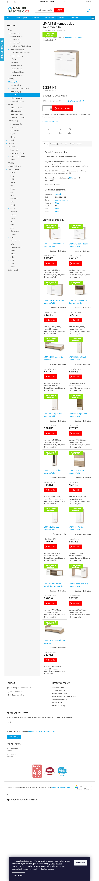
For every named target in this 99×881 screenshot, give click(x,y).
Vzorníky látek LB (12, 748)
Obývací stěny (15, 85)
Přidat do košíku (63, 108)
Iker (11, 186)
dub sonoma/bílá (60, 200)
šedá (12, 182)
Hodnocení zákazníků (58, 693)
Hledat (58, 10)
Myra (11, 195)
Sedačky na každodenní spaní (20, 46)
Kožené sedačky (16, 75)
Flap (11, 221)
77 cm (56, 209)
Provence (13, 198)
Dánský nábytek (13, 169)
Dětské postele (15, 124)
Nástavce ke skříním (17, 117)
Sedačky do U (14, 43)
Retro (12, 208)
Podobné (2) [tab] (53, 144)
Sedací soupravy (13, 33)
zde (51, 869)
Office (12, 160)
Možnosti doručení (75, 101)
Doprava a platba (46, 2)
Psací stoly (13, 127)
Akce (9, 30)
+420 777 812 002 (16, 691)
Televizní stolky (15, 98)
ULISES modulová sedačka (19, 52)
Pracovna (10, 147)
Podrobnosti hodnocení (72, 38)
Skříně (9, 104)
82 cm (56, 212)
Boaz (11, 176)
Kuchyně (10, 140)
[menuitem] (8, 18)
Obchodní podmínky (58, 690)
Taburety (13, 62)
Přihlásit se (13, 737)
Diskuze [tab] (63, 144)
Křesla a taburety (16, 56)
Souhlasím (79, 862)
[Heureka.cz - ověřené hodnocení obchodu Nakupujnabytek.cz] (61, 771)
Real (11, 260)
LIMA (70, 178)
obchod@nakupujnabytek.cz (20, 688)
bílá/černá (13, 215)
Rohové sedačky (16, 36)
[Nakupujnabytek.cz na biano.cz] (36, 771)
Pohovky (10, 78)
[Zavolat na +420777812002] (9, 2)
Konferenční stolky (16, 101)
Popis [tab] (45, 144)
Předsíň (10, 163)
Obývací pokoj (12, 82)
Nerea (12, 189)
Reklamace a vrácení (58, 700)
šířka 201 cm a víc (16, 114)
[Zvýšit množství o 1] (50, 107)
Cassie (12, 218)
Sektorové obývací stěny (19, 88)
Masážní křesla (15, 66)
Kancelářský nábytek (17, 156)
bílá (11, 179)
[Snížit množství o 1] (50, 109)
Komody (13, 95)
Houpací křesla (15, 69)
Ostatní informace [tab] (75, 144)
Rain (11, 237)
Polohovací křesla (16, 72)
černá (12, 267)
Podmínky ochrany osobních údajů (63, 696)
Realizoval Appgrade (83, 789)
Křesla (12, 59)
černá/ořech (14, 231)
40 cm (56, 203)
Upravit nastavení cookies (59, 787)
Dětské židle (14, 130)
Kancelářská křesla (16, 153)
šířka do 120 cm (15, 108)
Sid (11, 192)
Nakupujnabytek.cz (16, 695)
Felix (11, 225)
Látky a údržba (11, 754)
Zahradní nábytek (13, 166)
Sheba (12, 250)
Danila (12, 173)
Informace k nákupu (58, 706)
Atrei (11, 228)
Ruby (11, 257)
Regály (12, 134)
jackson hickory (15, 247)
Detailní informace (48, 121)
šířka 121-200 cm (15, 111)
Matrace (12, 137)
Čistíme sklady (12, 270)
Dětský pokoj (12, 121)
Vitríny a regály (15, 91)
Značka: (49, 40)
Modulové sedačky (16, 49)
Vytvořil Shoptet (84, 786)
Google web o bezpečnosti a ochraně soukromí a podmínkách (36, 865)
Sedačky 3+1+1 (15, 40)
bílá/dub (13, 212)
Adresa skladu (56, 703)
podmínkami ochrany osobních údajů (40, 731)
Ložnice (10, 143)
